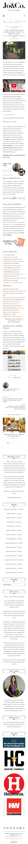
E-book (10, 21)
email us (14, 493)
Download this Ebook (9, 114)
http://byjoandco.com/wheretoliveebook (15, 297)
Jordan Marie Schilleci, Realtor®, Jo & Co (11, 389)
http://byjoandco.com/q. (18, 308)
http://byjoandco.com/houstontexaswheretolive (15, 278)
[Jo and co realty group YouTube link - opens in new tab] (14, 351)
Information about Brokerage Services (14, 838)
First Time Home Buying (15, 26)
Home (4, 21)
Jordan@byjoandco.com (13, 303)
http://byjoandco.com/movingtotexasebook (16, 291)
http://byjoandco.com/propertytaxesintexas (14, 261)
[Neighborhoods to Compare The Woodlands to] (14, 425)
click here (23, 660)
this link (21, 724)
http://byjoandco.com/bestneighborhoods (13, 274)
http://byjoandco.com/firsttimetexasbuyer (13, 282)
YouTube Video (14, 28)
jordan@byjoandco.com (16, 216)
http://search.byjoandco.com (13, 312)
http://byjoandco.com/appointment (12, 301)
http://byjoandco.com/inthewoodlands (12, 265)
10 (20, 442)
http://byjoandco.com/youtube (11, 257)
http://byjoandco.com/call (15, 214)
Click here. (21, 509)
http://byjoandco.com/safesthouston (12, 269)
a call (21, 491)
